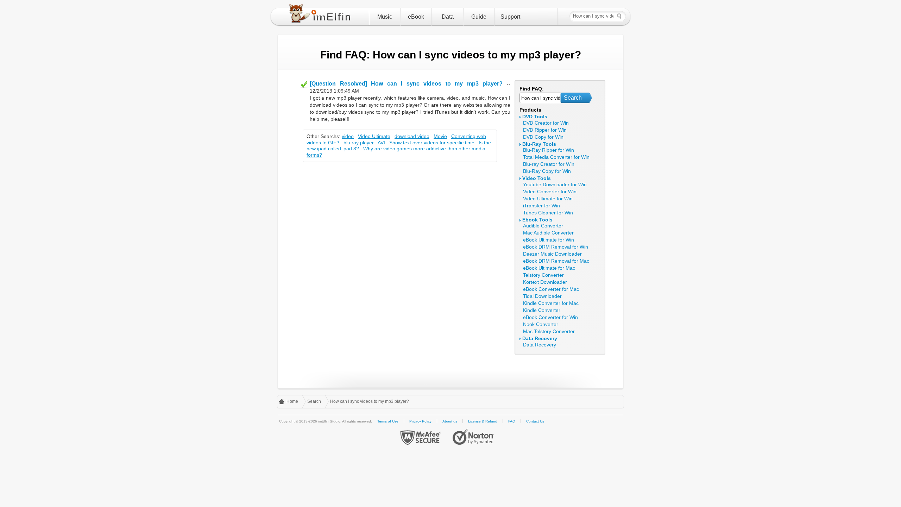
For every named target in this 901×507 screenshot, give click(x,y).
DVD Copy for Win (543, 137)
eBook (416, 17)
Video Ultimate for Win (548, 198)
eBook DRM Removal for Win (555, 247)
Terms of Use (387, 421)
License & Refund (482, 421)
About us (449, 421)
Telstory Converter (543, 275)
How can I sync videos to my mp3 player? (369, 401)
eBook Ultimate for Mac (549, 268)
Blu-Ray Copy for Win (547, 171)
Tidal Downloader (542, 296)
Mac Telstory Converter (549, 331)
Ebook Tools (537, 220)
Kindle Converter (541, 310)
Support (510, 17)
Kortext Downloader (545, 282)
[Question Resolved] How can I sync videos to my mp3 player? (406, 84)
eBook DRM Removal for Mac (556, 261)
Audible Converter (543, 226)
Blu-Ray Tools (539, 144)
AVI (381, 142)
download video (412, 136)
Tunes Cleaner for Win (548, 212)
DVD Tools (534, 116)
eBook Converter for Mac (551, 289)
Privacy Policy (420, 421)
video (348, 136)
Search (573, 98)
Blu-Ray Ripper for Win (548, 150)
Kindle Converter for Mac (551, 303)
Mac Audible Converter (548, 233)
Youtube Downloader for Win (555, 184)
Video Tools (536, 178)
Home (292, 401)
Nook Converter (540, 324)
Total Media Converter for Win (556, 157)
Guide (478, 17)
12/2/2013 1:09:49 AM (334, 91)
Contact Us (535, 421)
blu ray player (359, 142)
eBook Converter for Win (550, 317)
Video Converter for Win (549, 191)
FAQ (511, 421)
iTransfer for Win (541, 205)
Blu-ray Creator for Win (548, 164)
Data (448, 17)
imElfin (321, 15)
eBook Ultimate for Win (548, 240)
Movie (440, 136)
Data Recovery (539, 338)
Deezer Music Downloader (552, 254)
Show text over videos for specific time (431, 142)
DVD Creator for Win (546, 123)
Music (384, 17)
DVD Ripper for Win (545, 130)
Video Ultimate (374, 136)
